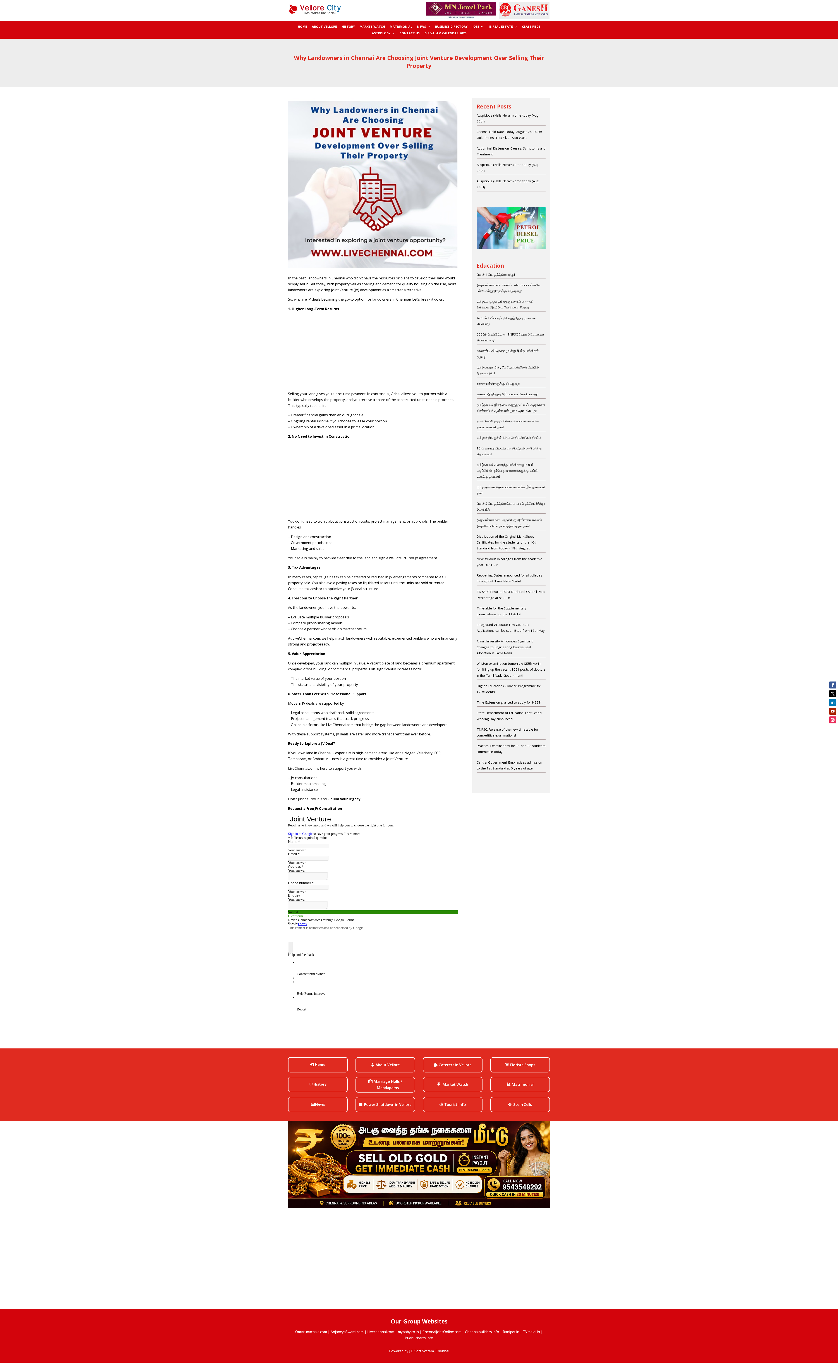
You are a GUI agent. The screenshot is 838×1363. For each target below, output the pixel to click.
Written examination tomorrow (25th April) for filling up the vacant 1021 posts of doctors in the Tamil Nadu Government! (511, 669)
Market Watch (372, 27)
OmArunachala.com (311, 1331)
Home (302, 27)
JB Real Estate (501, 27)
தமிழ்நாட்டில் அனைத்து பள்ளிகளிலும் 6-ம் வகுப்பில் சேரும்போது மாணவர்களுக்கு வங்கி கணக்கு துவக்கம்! (507, 470)
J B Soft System (421, 1351)
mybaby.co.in (408, 1331)
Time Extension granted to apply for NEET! (509, 702)
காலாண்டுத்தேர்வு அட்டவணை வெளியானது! (507, 394)
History (348, 27)
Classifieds (531, 27)
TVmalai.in (531, 1331)
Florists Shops (522, 1064)
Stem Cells (522, 1104)
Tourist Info (455, 1104)
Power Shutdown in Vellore (388, 1104)
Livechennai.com (380, 1331)
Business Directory (451, 27)
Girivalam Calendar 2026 (445, 33)
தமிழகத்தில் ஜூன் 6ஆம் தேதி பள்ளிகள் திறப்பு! (509, 437)
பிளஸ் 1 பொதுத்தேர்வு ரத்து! (496, 274)
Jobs (475, 27)
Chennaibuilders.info (482, 1331)
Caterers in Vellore (455, 1064)
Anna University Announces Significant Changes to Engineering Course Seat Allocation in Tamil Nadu (505, 647)
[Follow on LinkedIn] (832, 702)
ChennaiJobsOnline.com (441, 1331)
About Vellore (324, 27)
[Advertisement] (373, 351)
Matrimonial (401, 27)
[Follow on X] (832, 693)
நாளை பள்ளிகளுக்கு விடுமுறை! (498, 383)
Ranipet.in (511, 1331)
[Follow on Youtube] (832, 711)
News (421, 27)
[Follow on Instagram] (832, 719)
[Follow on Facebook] (832, 685)
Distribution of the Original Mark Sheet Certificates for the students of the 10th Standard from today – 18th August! (507, 542)
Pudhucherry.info (419, 1337)
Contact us (410, 33)
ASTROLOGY (381, 33)
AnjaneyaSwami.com (347, 1331)
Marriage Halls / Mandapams (387, 1084)
